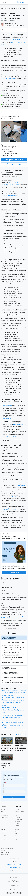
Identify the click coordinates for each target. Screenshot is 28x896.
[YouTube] (14, 893)
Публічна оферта (14, 883)
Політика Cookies (14, 886)
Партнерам (17, 835)
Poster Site (17, 813)
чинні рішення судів (6, 405)
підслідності (21, 485)
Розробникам (14, 889)
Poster (4, 2)
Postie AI (17, 823)
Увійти (14, 2)
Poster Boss (17, 817)
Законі (14, 497)
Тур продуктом (4, 809)
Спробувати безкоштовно (14, 160)
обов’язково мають (16, 449)
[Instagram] (10, 893)
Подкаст (3, 850)
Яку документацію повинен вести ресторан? (9, 668)
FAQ (16, 839)
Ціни (2, 811)
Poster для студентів (5, 841)
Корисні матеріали (5, 839)
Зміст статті (5, 30)
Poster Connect (18, 819)
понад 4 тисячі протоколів (8, 78)
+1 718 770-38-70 (14, 859)
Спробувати (21, 2)
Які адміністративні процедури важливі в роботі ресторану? (10, 672)
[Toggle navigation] (25, 2)
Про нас (17, 831)
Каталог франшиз (5, 852)
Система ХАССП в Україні (8, 714)
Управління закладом (14, 7)
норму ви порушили (18, 424)
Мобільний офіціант (19, 811)
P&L (16, 815)
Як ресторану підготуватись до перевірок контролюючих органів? (12, 681)
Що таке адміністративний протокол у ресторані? (9, 637)
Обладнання (4, 813)
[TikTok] (17, 893)
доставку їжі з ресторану (13, 39)
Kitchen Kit (17, 821)
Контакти (17, 837)
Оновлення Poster (5, 817)
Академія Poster (4, 835)
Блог (6, 7)
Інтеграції (17, 825)
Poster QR (17, 809)
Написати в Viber (15, 867)
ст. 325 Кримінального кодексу (10, 195)
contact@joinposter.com (14, 870)
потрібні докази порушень (8, 519)
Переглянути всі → (21, 734)
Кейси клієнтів (4, 854)
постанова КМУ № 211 (10, 436)
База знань (3, 831)
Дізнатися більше (14, 572)
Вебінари (3, 833)
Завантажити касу (5, 815)
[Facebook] (7, 893)
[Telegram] (20, 893)
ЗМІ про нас (17, 833)
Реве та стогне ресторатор (7, 848)
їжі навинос (13, 41)
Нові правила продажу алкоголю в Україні (13, 715)
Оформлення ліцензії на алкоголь (11, 717)
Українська (14, 877)
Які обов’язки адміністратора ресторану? (13, 677)
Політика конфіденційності (14, 885)
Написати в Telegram (15, 864)
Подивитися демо (15, 164)
